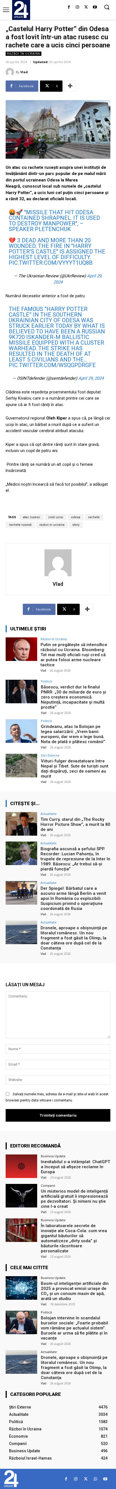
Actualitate (49, 813)
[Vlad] (11, 72)
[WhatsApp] (96, 1479)
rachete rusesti (20, 525)
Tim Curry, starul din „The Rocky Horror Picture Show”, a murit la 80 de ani (75, 824)
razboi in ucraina (51, 525)
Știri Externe (50, 755)
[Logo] (21, 9)
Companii (48, 1185)
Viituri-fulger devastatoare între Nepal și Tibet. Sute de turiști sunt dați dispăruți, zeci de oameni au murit (74, 769)
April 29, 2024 (91, 378)
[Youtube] (94, 7)
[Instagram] (77, 7)
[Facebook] (68, 7)
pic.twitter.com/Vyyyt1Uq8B (51, 262)
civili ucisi (55, 517)
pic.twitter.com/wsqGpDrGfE (52, 365)
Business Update (53, 1156)
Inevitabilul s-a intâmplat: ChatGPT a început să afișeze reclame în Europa (75, 1166)
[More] (70, 86)
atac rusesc (31, 517)
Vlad (24, 72)
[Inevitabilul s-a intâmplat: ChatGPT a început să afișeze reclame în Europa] (21, 1166)
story (75, 525)
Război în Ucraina (23, 54)
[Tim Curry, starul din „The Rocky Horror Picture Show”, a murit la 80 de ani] (21, 824)
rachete (94, 517)
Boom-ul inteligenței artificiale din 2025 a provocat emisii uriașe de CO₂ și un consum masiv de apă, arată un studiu (75, 1291)
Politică (46, 681)
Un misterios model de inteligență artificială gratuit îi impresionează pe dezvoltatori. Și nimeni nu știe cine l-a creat (74, 1199)
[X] (86, 7)
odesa (75, 517)
